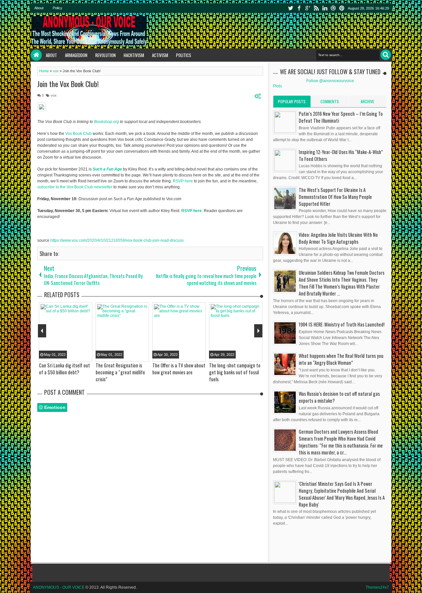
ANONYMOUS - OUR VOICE (58, 587)
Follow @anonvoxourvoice (330, 80)
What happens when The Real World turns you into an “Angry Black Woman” (341, 359)
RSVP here (183, 181)
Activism (160, 55)
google (307, 8)
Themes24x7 (377, 587)
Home (36, 55)
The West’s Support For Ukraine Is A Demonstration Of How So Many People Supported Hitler (335, 196)
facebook (299, 8)
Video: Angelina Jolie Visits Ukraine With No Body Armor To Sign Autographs (338, 238)
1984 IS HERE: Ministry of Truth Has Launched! (341, 324)
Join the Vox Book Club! (68, 83)
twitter (290, 8)
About (39, 8)
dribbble (333, 8)
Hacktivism (134, 55)
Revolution (105, 55)
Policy (57, 8)
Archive (367, 101)
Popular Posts (292, 101)
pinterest (342, 8)
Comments (329, 101)
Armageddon (76, 55)
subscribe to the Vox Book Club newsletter (74, 187)
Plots (277, 86)
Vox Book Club (78, 133)
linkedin (324, 8)
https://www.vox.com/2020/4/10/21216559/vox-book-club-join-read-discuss (117, 240)
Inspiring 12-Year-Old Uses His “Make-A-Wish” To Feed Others (341, 155)
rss (316, 8)
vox (54, 95)
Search (385, 54)
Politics (183, 55)
